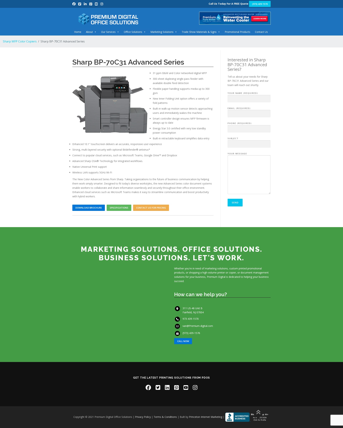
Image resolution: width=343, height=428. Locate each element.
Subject (233, 138)
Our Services (108, 32)
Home (77, 32)
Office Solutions (133, 32)
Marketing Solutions (161, 32)
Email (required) (239, 108)
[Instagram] (101, 4)
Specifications (119, 207)
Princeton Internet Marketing (205, 417)
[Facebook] (74, 4)
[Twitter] (80, 4)
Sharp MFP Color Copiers (20, 41)
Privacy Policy (143, 417)
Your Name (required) (243, 93)
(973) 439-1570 (260, 4)
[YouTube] (97, 4)
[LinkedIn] (86, 4)
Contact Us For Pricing (151, 207)
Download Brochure (88, 207)
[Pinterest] (91, 4)
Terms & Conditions (165, 417)
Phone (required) (240, 123)
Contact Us (261, 32)
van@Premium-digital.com (198, 326)
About (89, 32)
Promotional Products (237, 32)
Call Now (183, 341)
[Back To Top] (258, 412)
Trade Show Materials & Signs (199, 32)
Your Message (237, 153)
